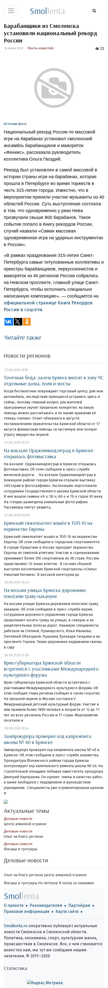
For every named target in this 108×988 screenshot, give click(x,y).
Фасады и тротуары (20, 849)
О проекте (14, 905)
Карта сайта (67, 911)
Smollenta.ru (15, 925)
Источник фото (15, 124)
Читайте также (22, 337)
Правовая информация (26, 911)
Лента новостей (40, 48)
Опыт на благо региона (23, 836)
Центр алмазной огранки (25, 824)
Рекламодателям (46, 905)
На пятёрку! (48, 883)
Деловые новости (18, 819)
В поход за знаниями (76, 883)
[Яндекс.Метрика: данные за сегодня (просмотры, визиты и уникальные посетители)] (45, 983)
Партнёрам (79, 905)
